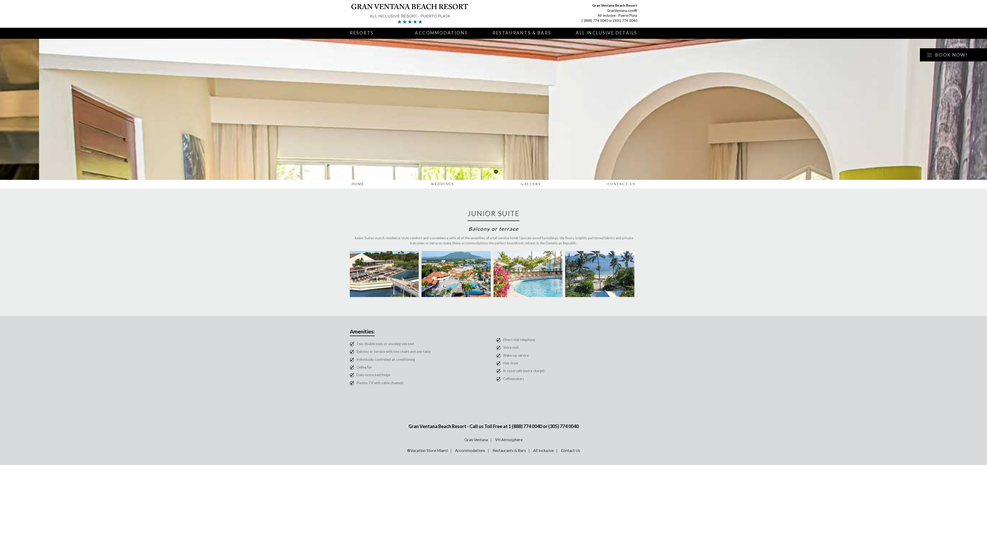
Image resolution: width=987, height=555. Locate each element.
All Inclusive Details (606, 32)
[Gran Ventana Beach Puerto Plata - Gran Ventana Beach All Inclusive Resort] (410, 14)
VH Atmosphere (509, 439)
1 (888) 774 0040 (594, 20)
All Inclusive (543, 450)
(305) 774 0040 (625, 20)
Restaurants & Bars (521, 32)
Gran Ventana (476, 439)
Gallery (531, 184)
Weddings (442, 184)
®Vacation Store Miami (427, 450)
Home (358, 184)
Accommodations (441, 32)
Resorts (362, 32)
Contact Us (621, 184)
